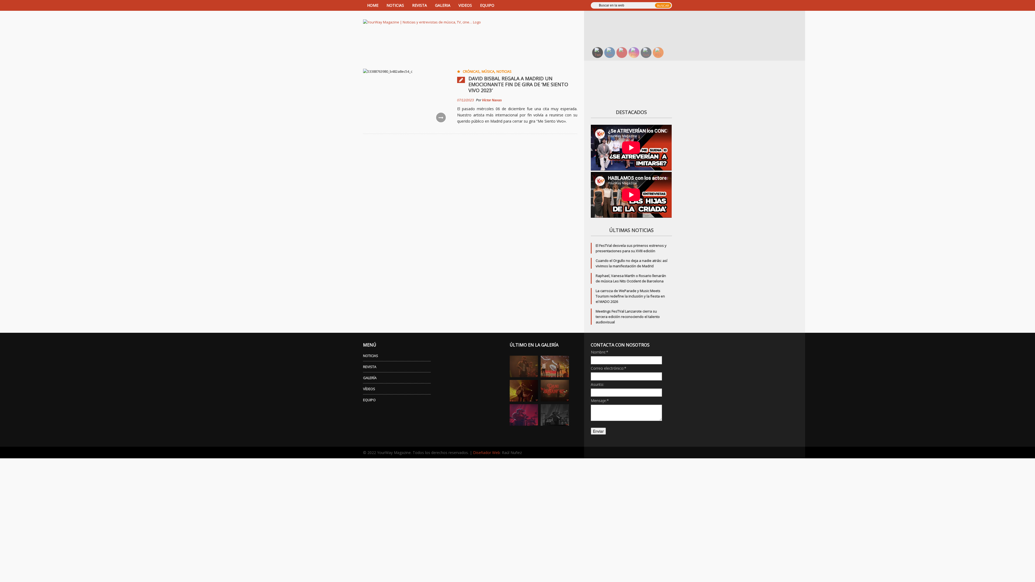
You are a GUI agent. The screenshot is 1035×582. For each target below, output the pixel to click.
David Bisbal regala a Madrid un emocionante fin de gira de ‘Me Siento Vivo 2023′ (518, 84)
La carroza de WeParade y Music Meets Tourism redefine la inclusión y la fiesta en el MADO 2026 (630, 296)
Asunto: (597, 384)
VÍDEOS (369, 388)
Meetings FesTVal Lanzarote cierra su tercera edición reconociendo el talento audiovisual (628, 316)
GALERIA (442, 5)
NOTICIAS (395, 5)
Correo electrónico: (608, 368)
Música (488, 71)
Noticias (504, 71)
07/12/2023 (465, 100)
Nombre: (599, 352)
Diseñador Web (486, 452)
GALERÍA (370, 377)
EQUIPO (487, 5)
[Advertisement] (635, 28)
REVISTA (419, 5)
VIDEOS (465, 5)
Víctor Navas (492, 100)
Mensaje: (600, 400)
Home (372, 5)
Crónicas (471, 71)
